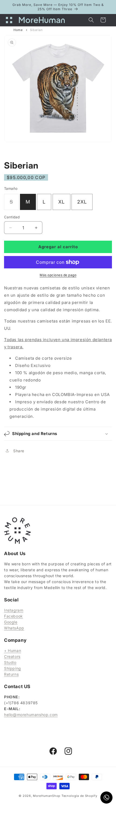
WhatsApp (14, 628)
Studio (10, 662)
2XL (82, 202)
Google (11, 622)
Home (17, 30)
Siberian (36, 30)
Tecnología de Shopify (79, 796)
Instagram (13, 610)
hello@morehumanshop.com (31, 714)
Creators (12, 656)
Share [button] (18, 450)
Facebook (13, 616)
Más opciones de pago (58, 275)
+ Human (12, 650)
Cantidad (12, 217)
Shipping (12, 668)
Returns (11, 674)
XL (61, 202)
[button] (11, 20)
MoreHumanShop (46, 796)
